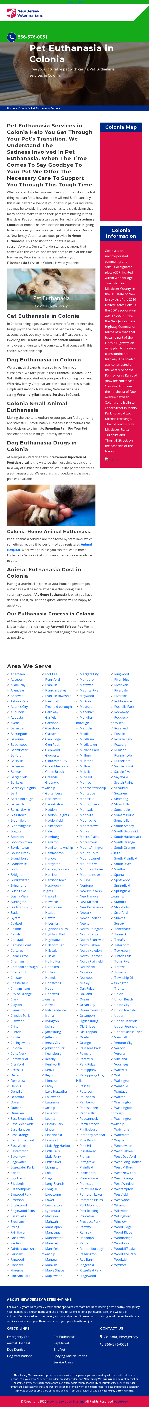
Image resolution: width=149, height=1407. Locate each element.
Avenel (15, 723)
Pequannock (89, 1118)
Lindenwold (53, 1135)
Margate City (89, 674)
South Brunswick (126, 831)
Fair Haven (18, 1232)
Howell (50, 1005)
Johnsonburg (55, 1048)
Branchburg (19, 858)
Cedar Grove (20, 956)
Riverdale (121, 690)
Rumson (120, 750)
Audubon (17, 712)
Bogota (16, 831)
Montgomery (89, 804)
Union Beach (123, 999)
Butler (15, 912)
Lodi (48, 1173)
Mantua (51, 1259)
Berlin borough (22, 799)
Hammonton (54, 853)
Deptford (17, 1097)
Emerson (17, 1200)
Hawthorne (53, 907)
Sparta (119, 875)
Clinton (16, 1032)
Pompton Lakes (91, 1194)
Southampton (124, 869)
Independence (55, 1010)
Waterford (121, 1135)
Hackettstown (55, 804)
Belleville (17, 761)
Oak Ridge (87, 988)
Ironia (49, 1015)
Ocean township (91, 1010)
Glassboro (52, 728)
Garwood (51, 723)
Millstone (86, 761)
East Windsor (20, 1146)
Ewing (15, 1227)
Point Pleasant (90, 1189)
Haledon (51, 831)
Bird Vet (59, 1349)
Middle (84, 734)
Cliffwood (17, 1021)
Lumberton (53, 1205)
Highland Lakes (56, 929)
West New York (125, 1173)
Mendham (87, 712)
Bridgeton (18, 875)
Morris (85, 831)
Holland (50, 972)
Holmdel (51, 977)
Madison (51, 1216)
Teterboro (122, 945)
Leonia (50, 1118)
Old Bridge (87, 1026)
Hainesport (53, 826)
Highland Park (55, 934)
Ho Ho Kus (53, 961)
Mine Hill (86, 777)
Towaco (120, 972)
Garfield (50, 717)
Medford (86, 706)
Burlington (19, 902)
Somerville (121, 820)
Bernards (17, 804)
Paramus (86, 1059)
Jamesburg (53, 1032)
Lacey (49, 1086)
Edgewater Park (22, 1167)
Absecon (17, 679)
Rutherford (122, 761)
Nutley (84, 983)
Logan (50, 1178)
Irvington (52, 1021)
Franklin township (58, 696)
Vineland (120, 1059)
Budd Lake (18, 891)
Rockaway (121, 712)
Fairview (17, 1254)
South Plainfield (125, 858)
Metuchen (87, 728)
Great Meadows (56, 766)
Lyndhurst (52, 1211)
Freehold (51, 701)
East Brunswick (22, 1118)
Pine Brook (88, 1140)
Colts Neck (18, 1053)
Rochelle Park (124, 706)
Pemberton (88, 1102)
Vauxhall (120, 1037)
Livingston (53, 1167)
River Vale (121, 685)
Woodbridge (123, 1238)
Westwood (122, 1200)
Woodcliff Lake (125, 1249)
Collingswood (20, 1043)
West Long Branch (127, 1162)
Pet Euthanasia (64, 1337)
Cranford (17, 1064)
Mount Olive (89, 864)
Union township (126, 1010)
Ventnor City (123, 1043)
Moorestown (89, 826)
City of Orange (21, 994)
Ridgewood (88, 1276)
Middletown (88, 744)
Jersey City (52, 1043)
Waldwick (121, 1070)
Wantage (120, 1091)
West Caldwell (124, 1151)
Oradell (85, 1037)
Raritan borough (92, 1249)
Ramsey (85, 1232)
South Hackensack (127, 837)
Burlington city (21, 907)
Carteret (17, 950)
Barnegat (17, 728)
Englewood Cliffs (23, 1211)
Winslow (120, 1221)
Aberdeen (18, 674)
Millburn (86, 755)
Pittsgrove (87, 1162)
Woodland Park (125, 1254)
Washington (123, 1102)
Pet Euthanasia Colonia (45, 108)
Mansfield (52, 1243)
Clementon (19, 1010)
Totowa (120, 967)
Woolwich (121, 1259)
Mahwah (51, 1221)
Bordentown (20, 847)
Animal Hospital (18, 1343)
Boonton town (21, 842)
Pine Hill (86, 1146)
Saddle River (123, 772)
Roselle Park (123, 739)
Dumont (17, 1108)
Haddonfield (54, 820)
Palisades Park (90, 1048)
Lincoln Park (54, 1124)
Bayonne (17, 739)
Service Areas (63, 1362)
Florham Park (20, 1276)
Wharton (120, 1205)
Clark (14, 999)
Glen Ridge (53, 739)
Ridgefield (87, 1265)
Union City (121, 1005)
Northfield (87, 967)
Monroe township (93, 788)
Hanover (51, 858)
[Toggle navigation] (136, 15)
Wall (117, 1075)
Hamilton (52, 842)
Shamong (121, 799)
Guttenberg (53, 793)
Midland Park (89, 750)
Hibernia (51, 923)
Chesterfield (19, 983)
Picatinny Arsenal (92, 1135)
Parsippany (88, 1070)
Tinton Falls (122, 956)
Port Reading (89, 1211)
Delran (16, 1075)
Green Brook (54, 772)
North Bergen (90, 934)
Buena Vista (19, 896)
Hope (49, 988)
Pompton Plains (91, 1200)
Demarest (18, 1080)
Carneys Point (21, 945)
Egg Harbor (19, 1178)
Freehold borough (58, 706)
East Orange (20, 1135)
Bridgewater (20, 880)
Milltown (86, 766)
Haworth (51, 902)
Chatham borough (24, 967)
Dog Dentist (16, 1349)
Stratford (121, 912)
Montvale (87, 809)
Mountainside (90, 875)
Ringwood (121, 674)
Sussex (119, 923)
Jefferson (52, 1037)
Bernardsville (20, 809)
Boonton (17, 837)
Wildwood (121, 1211)
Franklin (51, 685)
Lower (49, 1200)
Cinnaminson (20, 988)
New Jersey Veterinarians (65, 1401)
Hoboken (52, 967)
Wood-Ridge (123, 1232)
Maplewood (53, 1276)
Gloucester (53, 755)
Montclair (87, 799)
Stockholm (122, 907)
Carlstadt (17, 940)
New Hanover (90, 896)
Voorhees (121, 1064)
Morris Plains (89, 837)
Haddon (51, 809)
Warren (119, 1097)
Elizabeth (17, 1183)
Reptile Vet (61, 1343)
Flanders (17, 1265)
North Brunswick (92, 940)
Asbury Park (20, 701)
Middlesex (87, 739)
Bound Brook (20, 853)
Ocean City (87, 1005)
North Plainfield (91, 961)
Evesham (17, 1221)
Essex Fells (18, 1216)
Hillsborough (54, 945)
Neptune (86, 885)
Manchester (54, 1238)
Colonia (23, 108)
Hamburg (52, 837)
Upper (119, 1015)
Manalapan (53, 1227)
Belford (16, 755)
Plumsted (86, 1183)
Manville (51, 1265)
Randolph (87, 1238)
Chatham (17, 961)
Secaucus (121, 788)
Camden (17, 934)
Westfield (121, 1194)
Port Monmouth (91, 1205)
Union (118, 994)
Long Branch (54, 1183)
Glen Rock (52, 744)
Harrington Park (57, 869)
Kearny (50, 1059)
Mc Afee (85, 701)
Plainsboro (88, 1173)
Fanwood (17, 1259)
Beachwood (19, 744)
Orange (85, 1043)
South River (122, 864)
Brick (14, 869)
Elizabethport (20, 1189)
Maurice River (90, 690)
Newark (85, 912)
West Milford (123, 1167)
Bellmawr (17, 766)
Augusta (17, 717)
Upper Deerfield (126, 1021)
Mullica (85, 880)
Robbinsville (123, 701)
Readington (88, 1254)
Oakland (86, 994)
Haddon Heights (57, 815)
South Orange (124, 842)
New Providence (91, 907)
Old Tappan (88, 1032)
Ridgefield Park (90, 1270)
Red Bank (87, 1259)
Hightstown (53, 940)
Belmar (16, 772)
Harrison (51, 875)
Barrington (19, 734)
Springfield (122, 885)
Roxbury (120, 744)
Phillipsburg (88, 1129)
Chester (16, 977)
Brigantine (18, 885)
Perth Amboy (89, 1124)
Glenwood (52, 750)
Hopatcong (53, 983)
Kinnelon (51, 1080)
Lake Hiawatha (56, 1091)
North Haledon (91, 950)
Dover (15, 1102)
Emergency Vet (18, 1337)
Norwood (87, 972)
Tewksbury (122, 950)
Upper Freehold (125, 1026)
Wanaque (121, 1086)
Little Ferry (53, 1156)
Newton (85, 923)
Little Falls (52, 1151)
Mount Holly (89, 853)
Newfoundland (90, 918)
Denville (16, 1091)
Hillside (50, 956)
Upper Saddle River (128, 1032)
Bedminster (19, 750)
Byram (15, 918)
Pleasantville (89, 1178)
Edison (15, 1173)
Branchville (19, 864)
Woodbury (122, 1243)
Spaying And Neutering (70, 1356)
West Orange (123, 1178)
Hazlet (50, 912)
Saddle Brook (124, 766)
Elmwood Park (21, 1194)
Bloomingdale (21, 826)
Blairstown (18, 815)
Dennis (16, 1086)
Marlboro (87, 679)
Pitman (85, 1156)
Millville (85, 772)
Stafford (120, 902)
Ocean (84, 999)
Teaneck (120, 934)
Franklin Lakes (55, 690)
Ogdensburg (89, 1021)
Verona (119, 1053)
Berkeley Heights (23, 788)
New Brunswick (91, 891)
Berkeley (17, 782)
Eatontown (19, 1156)
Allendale (17, 690)
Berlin (15, 793)
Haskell (50, 896)
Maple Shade (54, 1270)
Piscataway (88, 1151)
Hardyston (53, 864)
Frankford (52, 679)
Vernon (119, 1048)
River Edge (122, 679)
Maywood (87, 696)
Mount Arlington (92, 847)
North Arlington (91, 929)
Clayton (16, 1005)
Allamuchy (18, 685)
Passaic (85, 1086)
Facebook (121, 1401)
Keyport (51, 1075)
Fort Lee (51, 674)
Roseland (121, 728)
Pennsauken (89, 1108)
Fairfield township (23, 1249)
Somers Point (124, 815)
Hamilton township (59, 847)
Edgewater (18, 1162)
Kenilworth (53, 1064)
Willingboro (122, 1216)
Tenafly (119, 940)
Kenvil (49, 1070)
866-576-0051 (74, 2)
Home (11, 108)
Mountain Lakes (91, 869)
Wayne (119, 1140)
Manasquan (53, 1232)
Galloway (51, 712)
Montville (86, 815)
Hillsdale (51, 950)
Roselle (119, 734)
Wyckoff (120, 1265)
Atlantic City (19, 706)
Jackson (50, 1026)
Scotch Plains (123, 782)
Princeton (87, 1216)
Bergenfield (19, 777)
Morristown (88, 842)
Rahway (85, 1227)
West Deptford (125, 1156)
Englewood (19, 1205)
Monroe (86, 782)
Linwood (51, 1140)
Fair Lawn (18, 1238)
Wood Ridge (123, 1227)
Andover (17, 696)
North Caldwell (90, 945)
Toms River (122, 961)
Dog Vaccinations (19, 1356)
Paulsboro (87, 1097)
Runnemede (123, 755)
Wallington (122, 1080)
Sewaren (120, 793)
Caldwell (17, 923)
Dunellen (17, 1113)
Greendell (52, 777)
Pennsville (87, 1113)
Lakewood (52, 1097)
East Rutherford (22, 1140)
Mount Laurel (90, 858)
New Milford (89, 902)
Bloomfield (18, 820)
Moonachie (88, 820)
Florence (17, 1270)
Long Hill (51, 1189)
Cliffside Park (20, 1015)
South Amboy (124, 826)
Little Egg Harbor (57, 1146)
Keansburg (53, 1053)
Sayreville (121, 777)
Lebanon (51, 1113)
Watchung (121, 1129)
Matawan (86, 685)
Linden (50, 1129)
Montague (87, 793)
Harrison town (55, 880)
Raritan (85, 1243)
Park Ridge (87, 1064)
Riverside (120, 696)
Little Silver (53, 1162)
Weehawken (123, 1146)
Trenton (120, 988)
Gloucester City (56, 761)
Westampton (123, 1189)
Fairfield (16, 1243)
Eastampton (19, 1151)
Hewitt (50, 918)
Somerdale (122, 809)
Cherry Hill (18, 972)
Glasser (50, 734)
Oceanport (87, 1015)
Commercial (19, 1059)
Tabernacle (122, 929)
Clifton (15, 1026)
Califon (16, 929)
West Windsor (124, 1183)
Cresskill (17, 1070)
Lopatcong (53, 1194)
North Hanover (91, 956)
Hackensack (53, 799)
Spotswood (122, 880)
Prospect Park (90, 1221)
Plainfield (86, 1167)
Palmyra (86, 1053)
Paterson (86, 1091)
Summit (119, 918)
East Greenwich (22, 1124)
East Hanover (20, 1129)
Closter (16, 1037)
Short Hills (121, 804)
